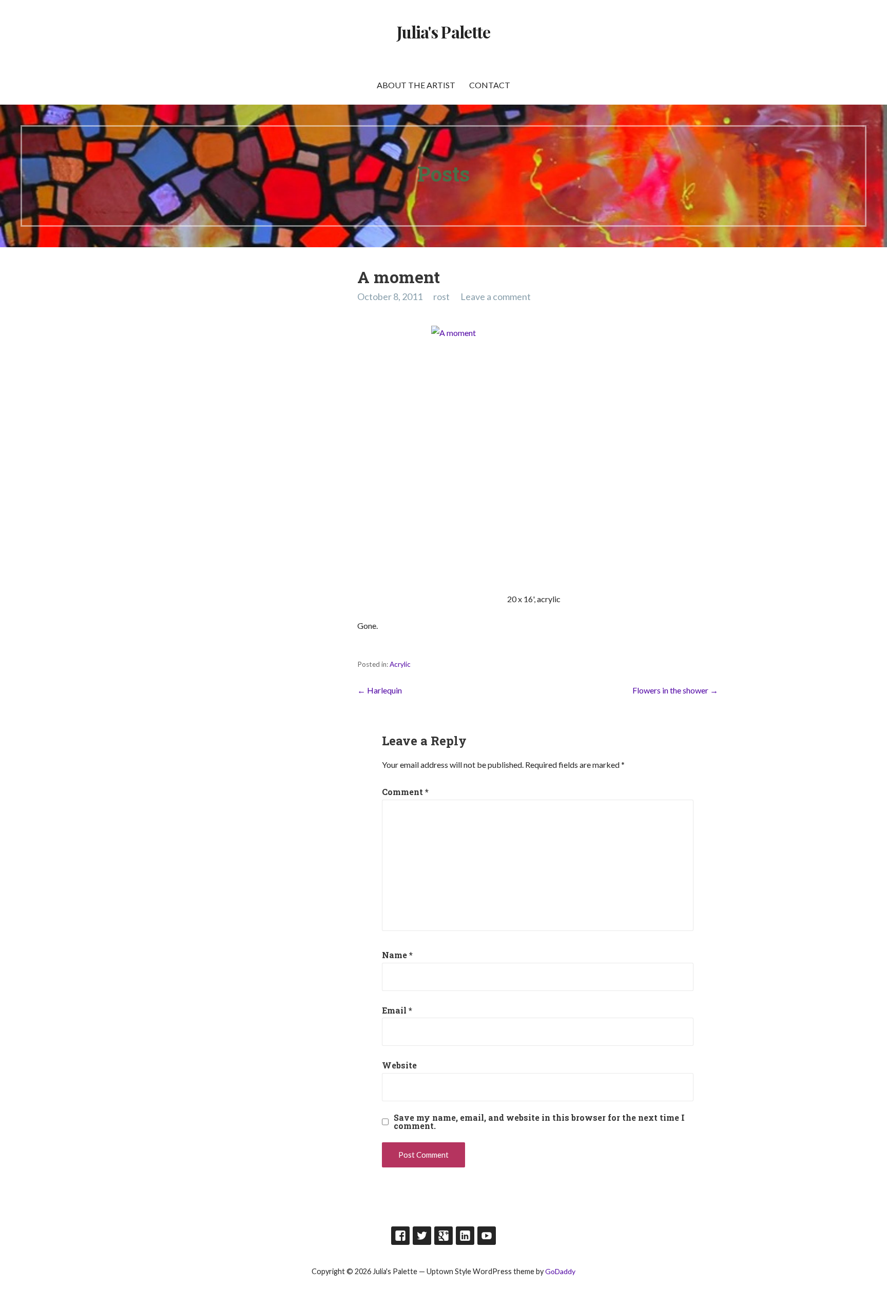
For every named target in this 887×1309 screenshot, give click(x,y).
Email (397, 1010)
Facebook (400, 1235)
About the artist (416, 85)
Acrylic (400, 664)
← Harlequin (379, 690)
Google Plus (443, 1235)
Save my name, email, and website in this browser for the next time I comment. (539, 1122)
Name (397, 954)
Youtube (486, 1235)
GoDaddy (560, 1271)
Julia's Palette (443, 32)
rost (441, 296)
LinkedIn (465, 1235)
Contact (489, 85)
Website (399, 1065)
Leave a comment (495, 296)
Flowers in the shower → (675, 690)
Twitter (422, 1235)
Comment (405, 791)
